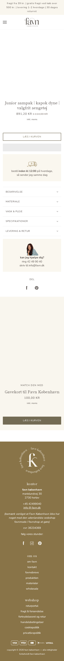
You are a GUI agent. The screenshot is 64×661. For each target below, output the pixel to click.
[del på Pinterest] (36, 287)
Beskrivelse (14, 191)
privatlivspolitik (32, 633)
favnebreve (32, 572)
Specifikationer (17, 221)
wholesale (32, 588)
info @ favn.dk (32, 507)
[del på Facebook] (27, 287)
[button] (32, 147)
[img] (24, 543)
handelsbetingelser (32, 622)
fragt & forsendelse (32, 611)
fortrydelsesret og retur (32, 616)
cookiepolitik (32, 627)
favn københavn (37, 654)
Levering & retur (18, 231)
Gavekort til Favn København (32, 391)
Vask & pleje (14, 211)
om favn (32, 561)
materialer (32, 583)
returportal (32, 606)
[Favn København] (32, 22)
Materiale (13, 201)
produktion (32, 578)
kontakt (32, 567)
